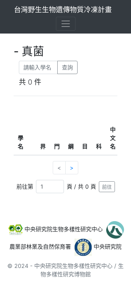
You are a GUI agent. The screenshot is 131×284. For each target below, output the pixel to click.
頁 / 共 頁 (81, 186)
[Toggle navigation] (65, 24)
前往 (107, 187)
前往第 (24, 186)
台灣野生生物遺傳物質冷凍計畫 (63, 10)
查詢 (67, 67)
